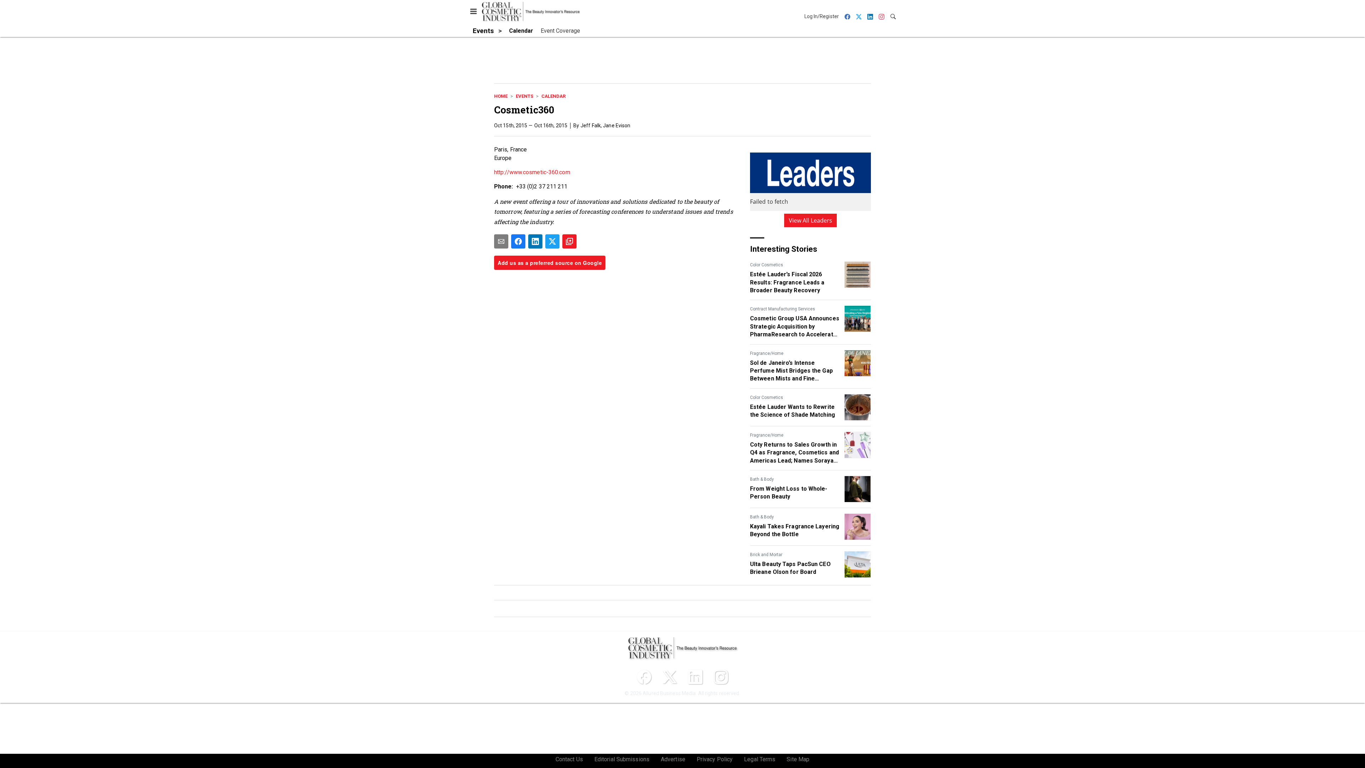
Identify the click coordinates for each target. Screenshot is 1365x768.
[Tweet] (552, 241)
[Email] (501, 241)
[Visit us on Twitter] (670, 677)
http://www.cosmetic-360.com (532, 172)
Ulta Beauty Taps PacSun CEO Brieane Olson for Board (790, 568)
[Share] (518, 241)
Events (524, 96)
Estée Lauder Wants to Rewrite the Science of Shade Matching (792, 411)
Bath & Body (762, 479)
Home (501, 96)
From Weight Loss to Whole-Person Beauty (789, 492)
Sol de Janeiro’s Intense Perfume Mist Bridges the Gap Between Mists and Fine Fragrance (791, 371)
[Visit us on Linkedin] (695, 677)
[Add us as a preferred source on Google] (569, 241)
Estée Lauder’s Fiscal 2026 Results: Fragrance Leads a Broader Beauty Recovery (787, 282)
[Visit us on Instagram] (721, 677)
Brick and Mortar (766, 554)
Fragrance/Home (766, 353)
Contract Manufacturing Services (782, 308)
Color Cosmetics (766, 264)
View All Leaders (811, 220)
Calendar (553, 96)
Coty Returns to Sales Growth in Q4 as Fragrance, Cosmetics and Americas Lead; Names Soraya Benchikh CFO (794, 453)
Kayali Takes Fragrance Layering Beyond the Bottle (794, 530)
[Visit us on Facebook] (644, 677)
